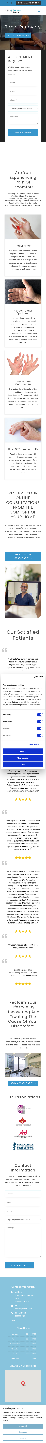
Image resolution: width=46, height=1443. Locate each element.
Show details (34, 744)
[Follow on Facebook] (11, 3)
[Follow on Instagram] (7, 3)
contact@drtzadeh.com (23, 1309)
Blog (13, 1320)
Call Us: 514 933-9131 (16, 38)
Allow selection (23, 758)
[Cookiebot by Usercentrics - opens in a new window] (33, 677)
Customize (23, 1432)
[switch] (40, 721)
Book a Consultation (21, 1083)
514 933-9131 (20, 1316)
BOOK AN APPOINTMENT (28, 3)
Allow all (23, 751)
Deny (23, 764)
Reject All (23, 1438)
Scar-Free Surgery (16, 27)
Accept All (23, 1426)
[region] (23, 1424)
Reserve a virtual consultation (22, 556)
